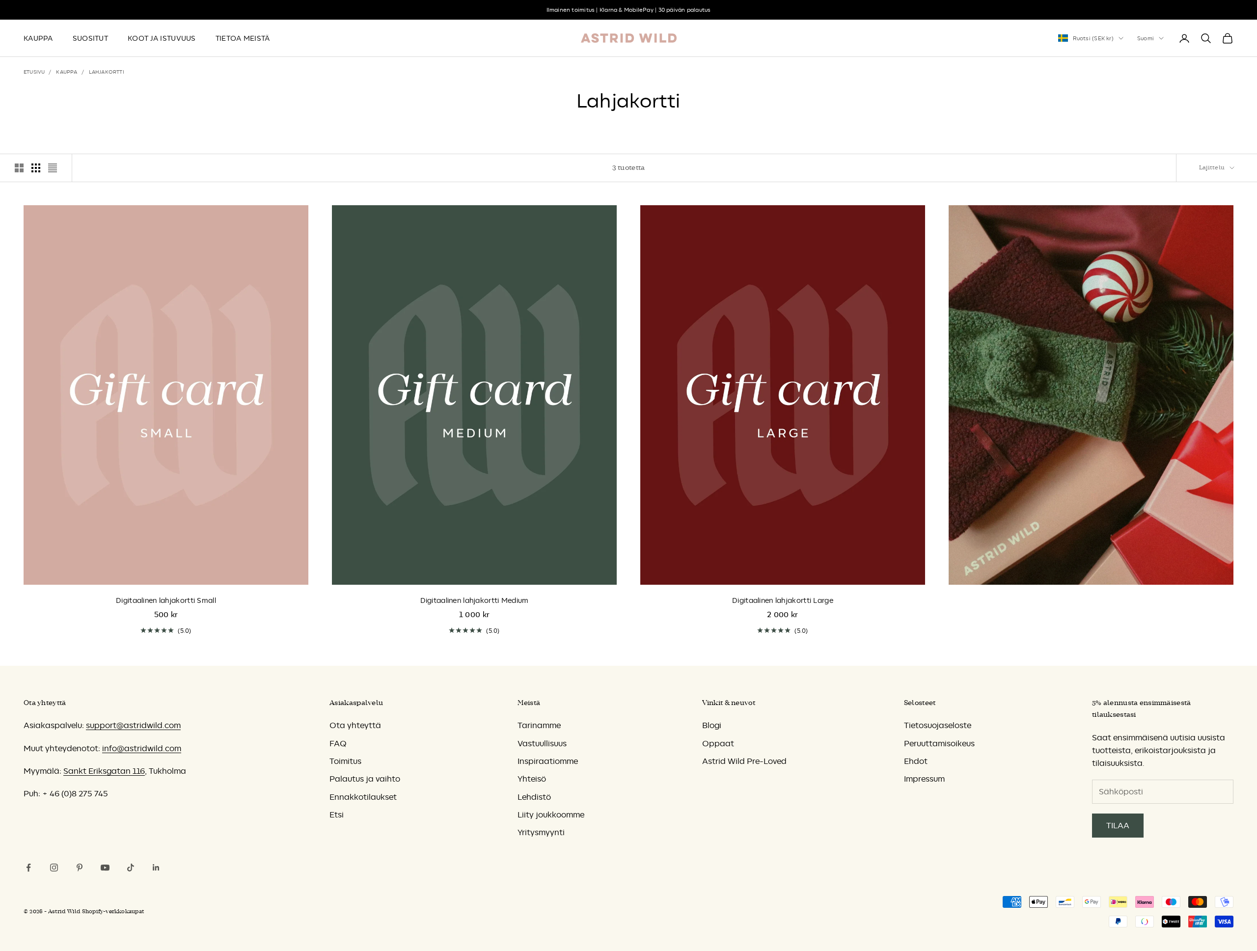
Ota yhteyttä (355, 725)
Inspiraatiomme (548, 761)
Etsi (336, 814)
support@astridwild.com (133, 725)
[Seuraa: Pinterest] (79, 867)
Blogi (711, 725)
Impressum (924, 779)
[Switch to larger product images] (19, 168)
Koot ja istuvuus (162, 38)
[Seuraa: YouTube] (105, 867)
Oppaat (718, 743)
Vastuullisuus (542, 743)
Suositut (90, 38)
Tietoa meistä (243, 38)
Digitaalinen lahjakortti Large (782, 600)
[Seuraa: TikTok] (131, 867)
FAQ (337, 743)
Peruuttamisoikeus (939, 743)
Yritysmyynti (541, 832)
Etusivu (34, 72)
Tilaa (1117, 825)
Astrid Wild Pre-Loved (744, 761)
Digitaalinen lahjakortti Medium (474, 600)
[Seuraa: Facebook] (28, 867)
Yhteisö (532, 779)
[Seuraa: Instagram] (54, 867)
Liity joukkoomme (551, 814)
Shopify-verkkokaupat (113, 911)
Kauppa (38, 38)
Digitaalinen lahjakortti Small (166, 600)
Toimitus (345, 761)
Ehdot (916, 761)
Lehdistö (534, 797)
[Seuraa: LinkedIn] (156, 867)
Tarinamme (539, 725)
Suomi (1145, 38)
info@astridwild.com (141, 748)
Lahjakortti (106, 72)
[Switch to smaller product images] (35, 168)
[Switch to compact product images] (52, 168)
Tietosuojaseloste (937, 725)
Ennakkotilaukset (363, 797)
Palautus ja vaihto (364, 779)
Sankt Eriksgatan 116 (104, 771)
